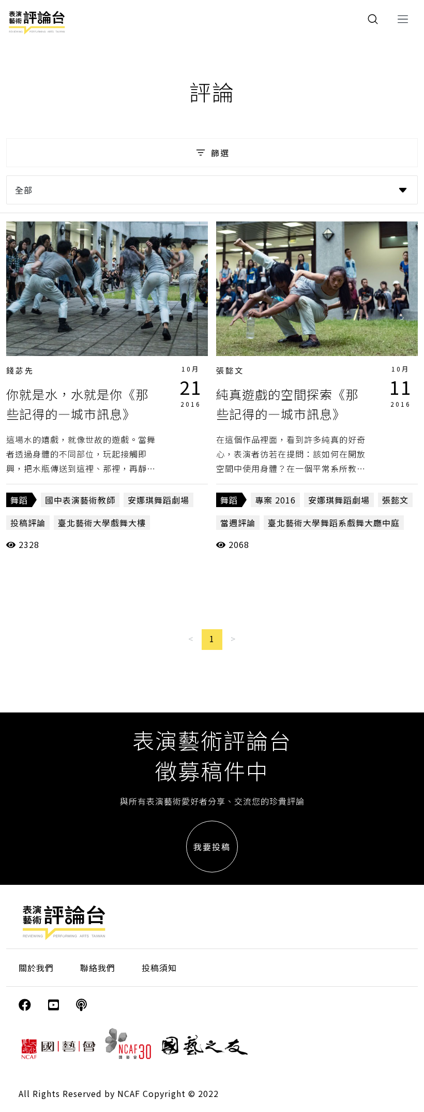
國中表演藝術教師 (80, 500)
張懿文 (230, 370)
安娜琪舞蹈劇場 (158, 500)
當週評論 (237, 522)
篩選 (220, 152)
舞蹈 (19, 500)
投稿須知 (159, 967)
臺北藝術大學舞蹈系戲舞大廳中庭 (334, 522)
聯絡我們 (97, 967)
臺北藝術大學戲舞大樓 (102, 522)
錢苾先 (20, 370)
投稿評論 (28, 522)
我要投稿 (212, 846)
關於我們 (36, 967)
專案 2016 (275, 500)
